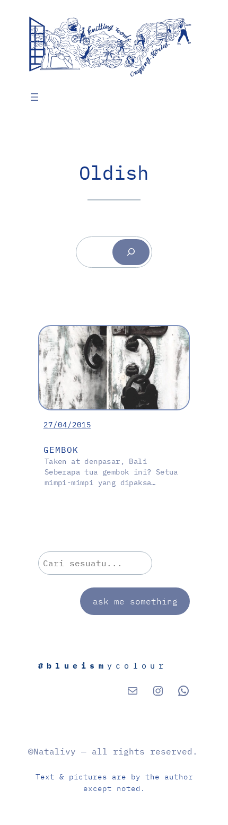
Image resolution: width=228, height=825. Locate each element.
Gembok (60, 449)
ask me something (135, 601)
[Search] (130, 252)
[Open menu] (34, 97)
